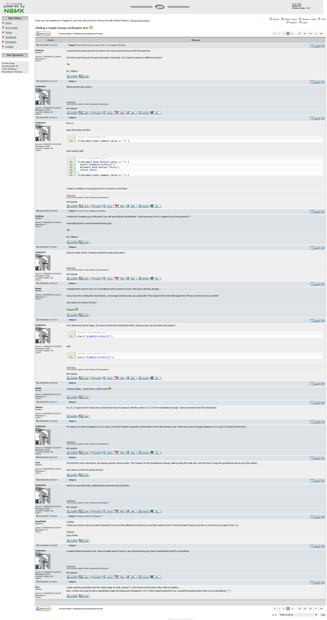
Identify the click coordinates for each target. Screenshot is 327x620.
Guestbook (10, 37)
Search (276, 19)
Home (8, 23)
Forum (8, 32)
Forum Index (65, 34)
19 (299, 34)
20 (305, 34)
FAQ (323, 19)
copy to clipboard (93, 137)
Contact (9, 46)
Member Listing (309, 19)
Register (293, 22)
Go (321, 34)
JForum (190, 619)
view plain (81, 137)
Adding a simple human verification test (61, 27)
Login (304, 22)
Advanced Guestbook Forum (88, 34)
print (104, 137)
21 (310, 34)
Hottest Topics (290, 19)
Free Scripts (11, 27)
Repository (10, 42)
